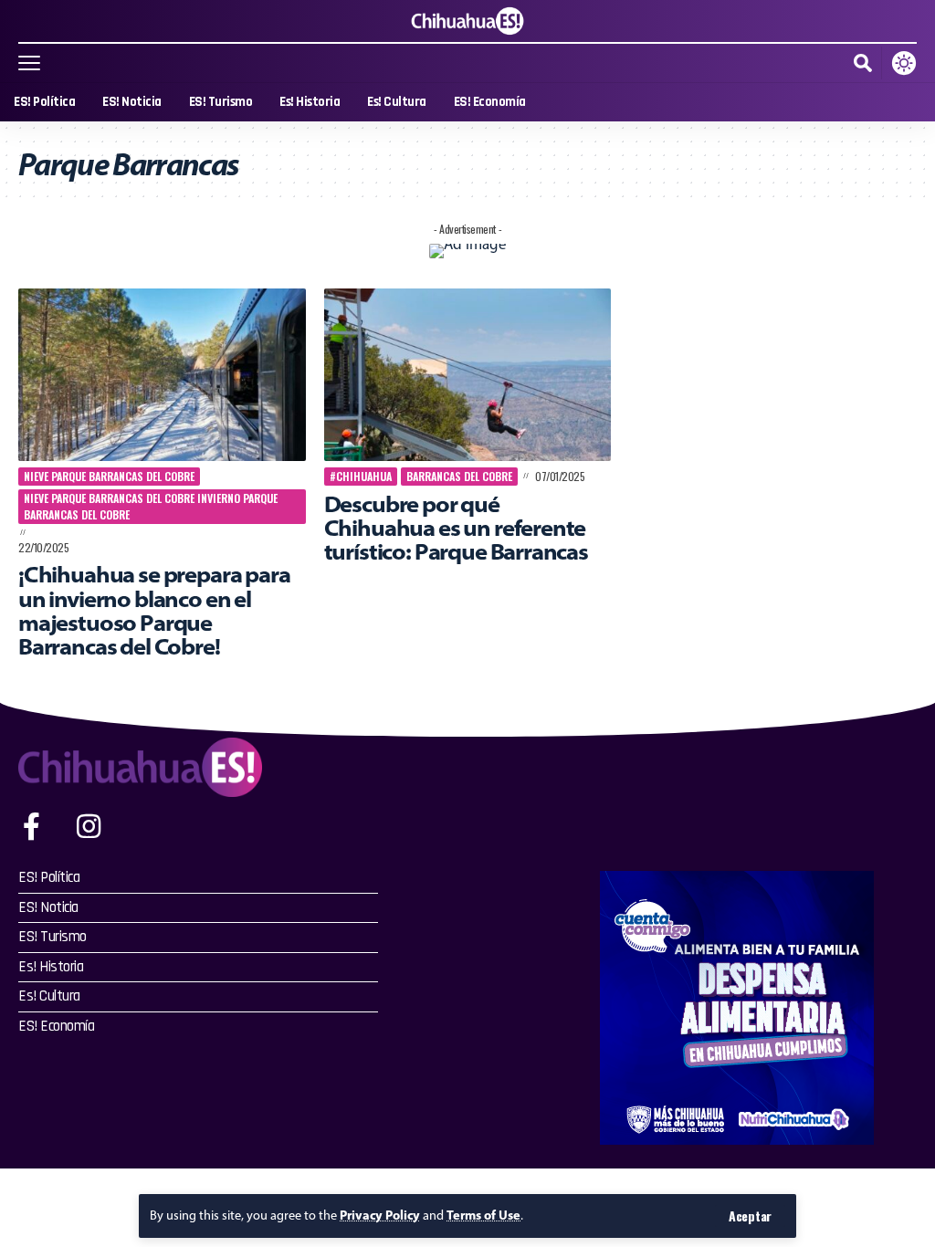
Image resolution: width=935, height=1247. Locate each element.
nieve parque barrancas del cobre (109, 476)
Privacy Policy (380, 1215)
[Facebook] (31, 826)
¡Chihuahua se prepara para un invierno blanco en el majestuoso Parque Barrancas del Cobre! (154, 610)
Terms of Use (483, 1215)
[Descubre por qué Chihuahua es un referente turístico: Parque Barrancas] (468, 374)
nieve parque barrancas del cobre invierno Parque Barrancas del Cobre (151, 506)
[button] (750, 1216)
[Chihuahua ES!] (467, 21)
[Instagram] (88, 826)
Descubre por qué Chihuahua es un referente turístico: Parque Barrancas (456, 527)
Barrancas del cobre (459, 476)
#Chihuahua (361, 476)
